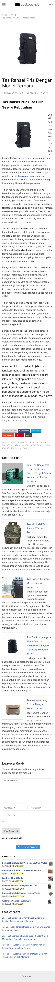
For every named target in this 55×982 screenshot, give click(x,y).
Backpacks (18, 93)
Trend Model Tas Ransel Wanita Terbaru (37, 528)
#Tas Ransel (21, 445)
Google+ (9, 435)
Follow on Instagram (29, 847)
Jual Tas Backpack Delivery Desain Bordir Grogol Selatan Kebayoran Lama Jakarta (39, 473)
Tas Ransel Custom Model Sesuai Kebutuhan (38, 583)
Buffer (28, 435)
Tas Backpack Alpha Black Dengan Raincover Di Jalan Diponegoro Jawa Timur (39, 645)
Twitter (37, 431)
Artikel (6, 93)
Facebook (24, 431)
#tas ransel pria (40, 445)
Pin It (20, 435)
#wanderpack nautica (14, 448)
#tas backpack (19, 442)
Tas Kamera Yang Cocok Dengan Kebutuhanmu (37, 704)
